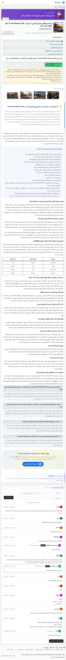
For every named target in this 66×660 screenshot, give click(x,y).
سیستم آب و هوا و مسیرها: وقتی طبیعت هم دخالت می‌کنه (42, 162)
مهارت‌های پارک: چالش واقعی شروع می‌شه (47, 170)
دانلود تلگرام (49, 650)
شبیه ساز (28, 33)
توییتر (44, 648)
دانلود (52, 65)
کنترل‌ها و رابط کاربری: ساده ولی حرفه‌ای (48, 165)
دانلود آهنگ (10, 650)
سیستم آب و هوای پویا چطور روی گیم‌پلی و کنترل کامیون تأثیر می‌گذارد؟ (37, 193)
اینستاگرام (52, 648)
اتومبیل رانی (34, 33)
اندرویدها (58, 2)
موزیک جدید (19, 650)
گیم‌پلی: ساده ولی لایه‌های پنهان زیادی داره (47, 157)
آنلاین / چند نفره (43, 33)
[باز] (2, 2)
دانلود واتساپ (29, 650)
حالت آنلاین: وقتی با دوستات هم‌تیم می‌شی (47, 167)
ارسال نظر (9, 497)
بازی (56, 7)
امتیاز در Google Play (9, 34)
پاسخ (5, 507)
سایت (54, 654)
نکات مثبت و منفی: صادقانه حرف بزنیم (48, 172)
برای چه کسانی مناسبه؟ (53, 178)
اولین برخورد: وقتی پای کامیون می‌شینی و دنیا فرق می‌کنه (42, 154)
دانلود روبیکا (39, 650)
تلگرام (60, 648)
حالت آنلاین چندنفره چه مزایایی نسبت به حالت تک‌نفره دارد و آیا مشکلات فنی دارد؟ (34, 196)
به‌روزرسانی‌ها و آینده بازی (52, 175)
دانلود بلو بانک (59, 650)
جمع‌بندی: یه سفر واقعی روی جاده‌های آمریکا (46, 180)
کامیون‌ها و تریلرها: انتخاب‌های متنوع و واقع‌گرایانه (44, 159)
